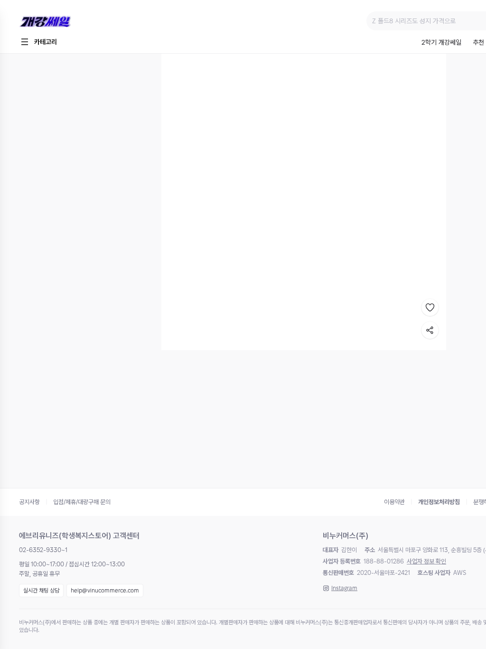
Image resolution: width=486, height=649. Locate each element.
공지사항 (29, 502)
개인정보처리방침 (439, 502)
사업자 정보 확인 (426, 561)
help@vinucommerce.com (105, 590)
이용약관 (394, 502)
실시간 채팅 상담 (41, 590)
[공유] (430, 330)
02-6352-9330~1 (43, 550)
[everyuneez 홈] (78, 21)
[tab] (441, 43)
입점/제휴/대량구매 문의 (82, 502)
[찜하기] (430, 307)
